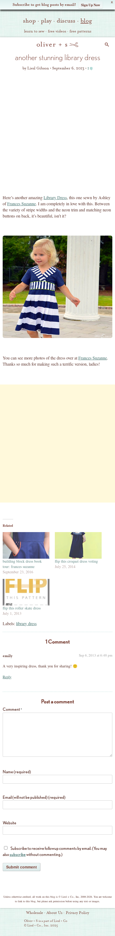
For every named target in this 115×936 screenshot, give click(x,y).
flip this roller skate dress (22, 608)
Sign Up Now (90, 4)
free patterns (80, 31)
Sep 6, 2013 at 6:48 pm (95, 655)
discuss (66, 20)
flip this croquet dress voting (76, 561)
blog (86, 20)
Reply (7, 676)
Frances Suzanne (21, 203)
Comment (12, 709)
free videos (57, 31)
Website (9, 822)
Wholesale (34, 912)
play (46, 20)
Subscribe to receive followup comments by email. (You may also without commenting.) (55, 851)
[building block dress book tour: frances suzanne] (26, 545)
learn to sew (34, 31)
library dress (26, 623)
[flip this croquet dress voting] (78, 545)
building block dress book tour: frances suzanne (22, 564)
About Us (54, 912)
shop (29, 20)
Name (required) (17, 771)
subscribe (18, 854)
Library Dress (55, 197)
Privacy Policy (77, 912)
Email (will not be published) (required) (34, 797)
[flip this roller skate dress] (26, 592)
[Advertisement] (57, 134)
